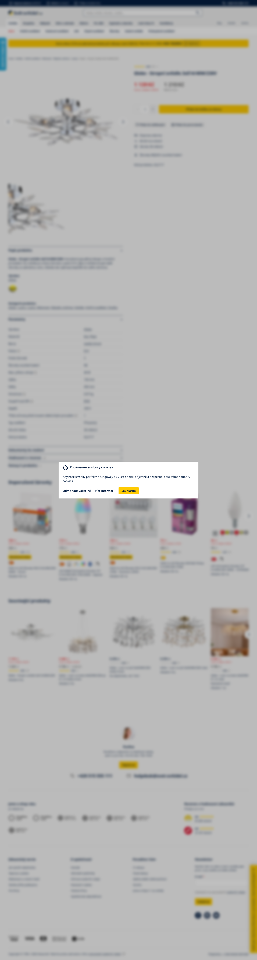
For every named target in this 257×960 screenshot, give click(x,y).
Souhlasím (129, 491)
